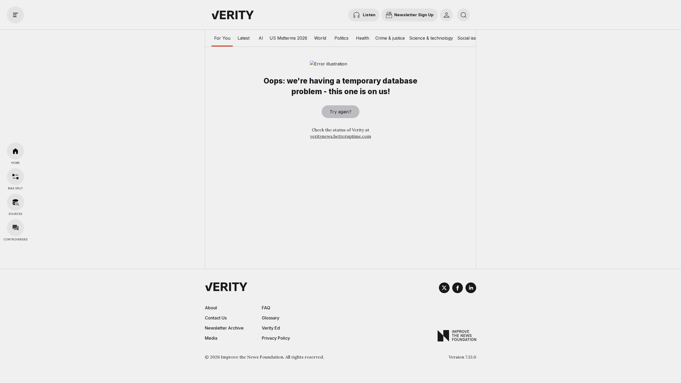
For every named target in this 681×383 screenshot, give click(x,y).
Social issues (470, 38)
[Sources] (15, 202)
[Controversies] (15, 227)
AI (261, 38)
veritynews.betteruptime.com (340, 136)
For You (222, 38)
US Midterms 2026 (288, 38)
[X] (444, 288)
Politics (341, 38)
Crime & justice (390, 38)
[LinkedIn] (471, 288)
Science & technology (431, 38)
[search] (463, 15)
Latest (244, 38)
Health (362, 38)
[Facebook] (457, 288)
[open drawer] (15, 14)
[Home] (15, 151)
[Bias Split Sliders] (15, 176)
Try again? (340, 111)
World (320, 38)
